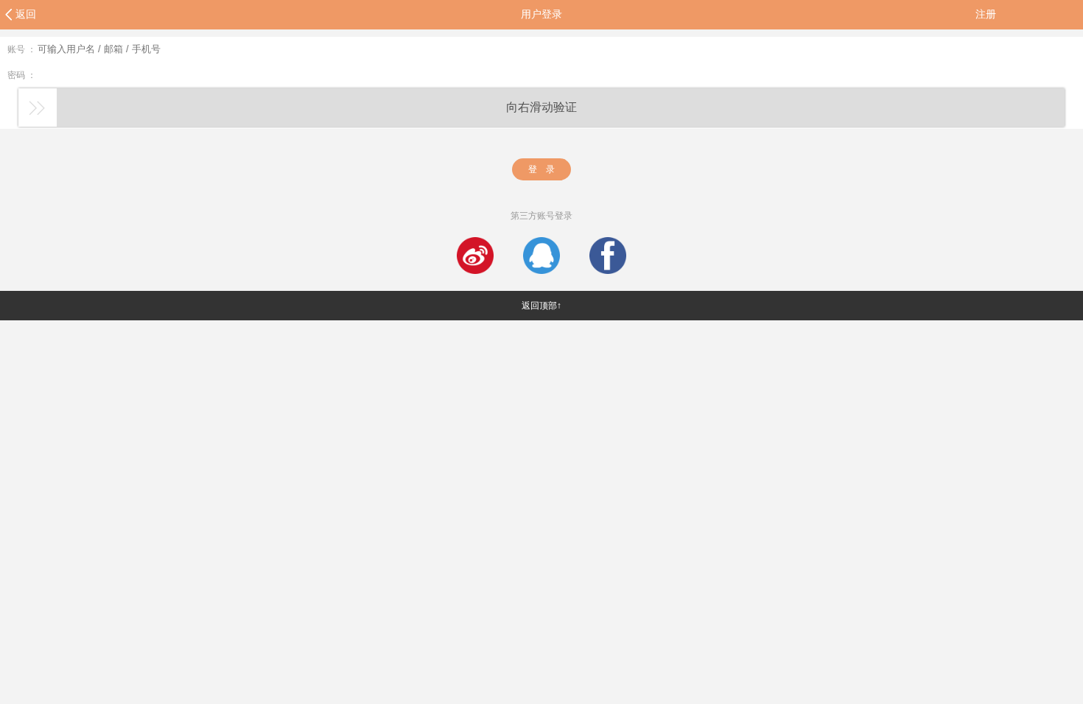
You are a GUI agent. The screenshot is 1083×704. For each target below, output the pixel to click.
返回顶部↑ (541, 305)
